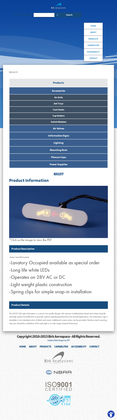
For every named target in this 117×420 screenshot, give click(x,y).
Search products (23, 15)
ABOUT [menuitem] (93, 32)
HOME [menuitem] (93, 26)
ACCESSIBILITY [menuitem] (93, 52)
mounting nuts (58, 150)
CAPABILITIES (61, 346)
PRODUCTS (45, 346)
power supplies (58, 164)
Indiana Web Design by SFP (59, 340)
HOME (22, 346)
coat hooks (58, 109)
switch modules (58, 121)
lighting (59, 142)
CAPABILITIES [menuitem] (93, 45)
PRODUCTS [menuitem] (93, 39)
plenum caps (58, 157)
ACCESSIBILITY (78, 346)
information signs (58, 135)
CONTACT (94, 346)
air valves (58, 128)
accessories (58, 90)
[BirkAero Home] (58, 6)
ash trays (58, 103)
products (58, 82)
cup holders (58, 115)
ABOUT (33, 346)
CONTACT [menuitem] (93, 58)
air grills (58, 97)
